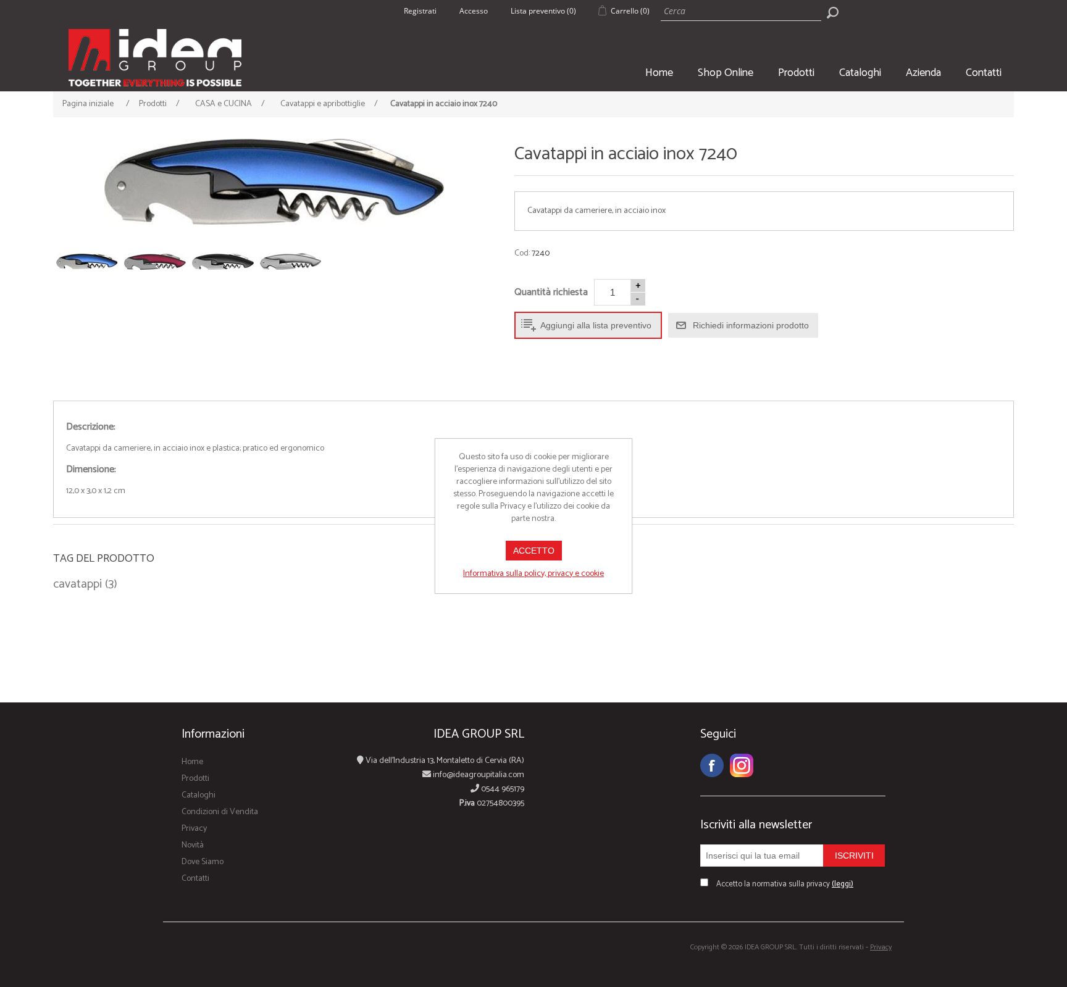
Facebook (712, 765)
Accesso (473, 11)
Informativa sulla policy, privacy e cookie (533, 574)
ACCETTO (533, 551)
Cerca (832, 12)
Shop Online (725, 73)
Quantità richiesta (551, 292)
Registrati (420, 11)
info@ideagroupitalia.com (477, 775)
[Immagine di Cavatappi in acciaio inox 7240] (274, 182)
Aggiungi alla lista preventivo (595, 325)
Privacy (194, 829)
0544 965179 (501, 789)
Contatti (984, 73)
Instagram (741, 765)
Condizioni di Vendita (220, 812)
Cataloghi (860, 73)
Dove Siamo (203, 862)
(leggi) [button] (842, 884)
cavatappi (77, 584)
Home (659, 73)
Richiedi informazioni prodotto (751, 325)
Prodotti (796, 73)
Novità (193, 845)
